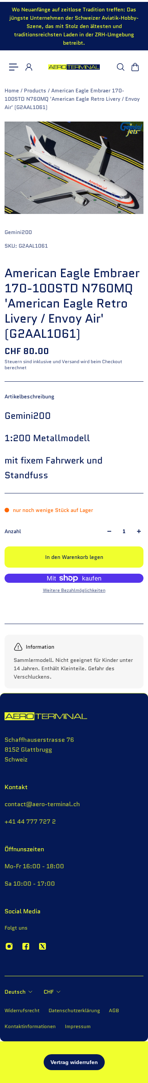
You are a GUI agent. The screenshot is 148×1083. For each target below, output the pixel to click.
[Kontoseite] (28, 67)
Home (12, 90)
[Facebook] (25, 946)
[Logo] (74, 66)
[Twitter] (42, 946)
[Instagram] (9, 946)
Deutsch (15, 992)
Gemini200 (18, 232)
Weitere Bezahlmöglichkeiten (74, 590)
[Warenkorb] (135, 67)
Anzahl (13, 531)
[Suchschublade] (120, 67)
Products (36, 90)
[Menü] (13, 67)
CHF (49, 992)
